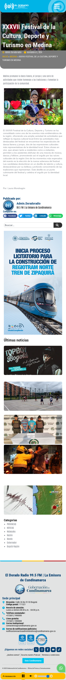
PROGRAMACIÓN (10, 676)
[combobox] (29, 225)
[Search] (58, 225)
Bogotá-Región (13, 546)
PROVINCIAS (11, 523)
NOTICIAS (10, 527)
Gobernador (12, 542)
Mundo (10, 538)
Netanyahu (11, 531)
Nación (10, 535)
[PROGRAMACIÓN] (3, 676)
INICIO (5, 56)
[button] (10, 216)
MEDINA (13, 56)
